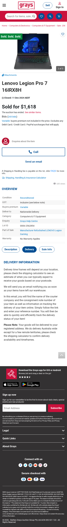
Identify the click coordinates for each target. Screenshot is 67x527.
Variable (6, 121)
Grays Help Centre (29, 221)
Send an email (33, 161)
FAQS (53, 171)
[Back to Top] (61, 355)
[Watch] (62, 34)
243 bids (12, 116)
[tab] (11, 249)
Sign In (60, 7)
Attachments (10, 75)
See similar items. (33, 112)
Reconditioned (27, 198)
